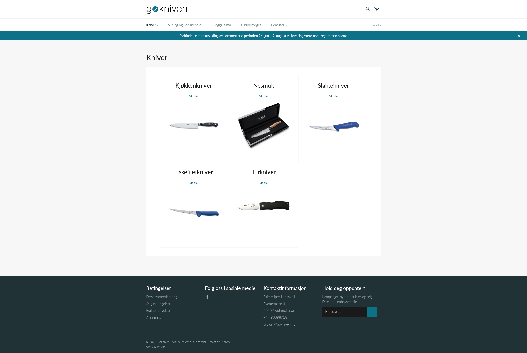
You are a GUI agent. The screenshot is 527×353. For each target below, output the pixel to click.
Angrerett (153, 317)
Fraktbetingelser (158, 310)
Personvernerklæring (161, 297)
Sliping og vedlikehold (185, 25)
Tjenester (277, 25)
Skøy (163, 346)
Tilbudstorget (250, 25)
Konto (376, 25)
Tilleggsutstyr (221, 25)
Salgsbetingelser (158, 304)
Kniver (151, 25)
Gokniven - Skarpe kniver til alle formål (181, 342)
